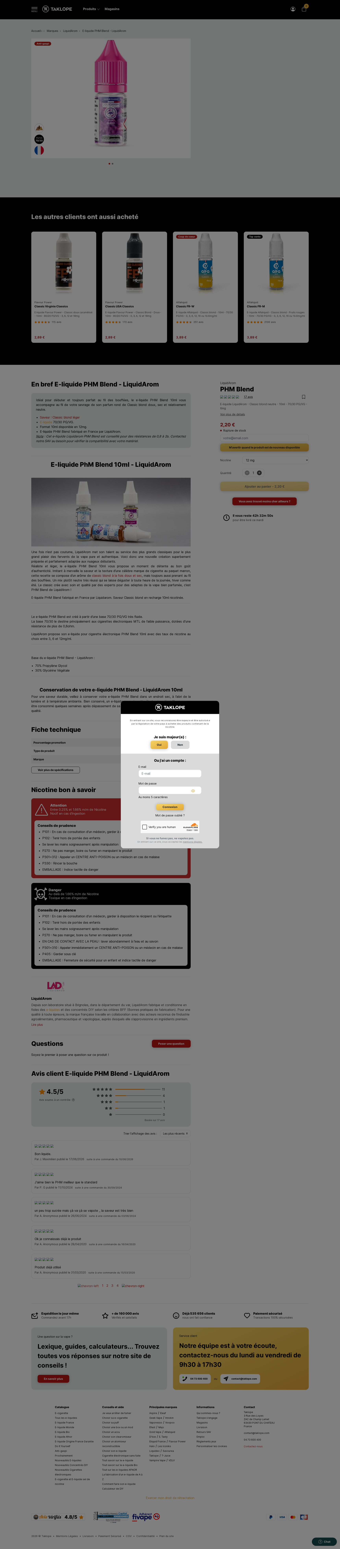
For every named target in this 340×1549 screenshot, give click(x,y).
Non (180, 744)
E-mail (142, 766)
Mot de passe (148, 783)
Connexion (170, 807)
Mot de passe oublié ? (170, 815)
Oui (159, 744)
